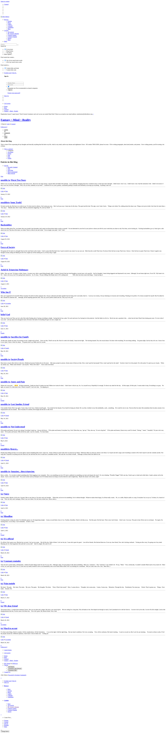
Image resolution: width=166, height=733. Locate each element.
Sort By (6, 165)
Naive (6, 494)
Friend (9, 153)
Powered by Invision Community (17, 675)
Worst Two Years (18, 180)
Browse (6, 19)
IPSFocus (15, 663)
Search (9, 38)
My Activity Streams (13, 33)
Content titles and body (12, 68)
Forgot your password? (14, 93)
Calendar (10, 26)
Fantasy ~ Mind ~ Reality (16, 119)
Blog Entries (9, 51)
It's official (9, 539)
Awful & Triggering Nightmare (14, 270)
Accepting (10, 152)
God (8, 314)
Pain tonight (9, 583)
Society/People (17, 359)
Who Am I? (6, 292)
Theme (6, 665)
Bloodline (8, 516)
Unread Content (12, 35)
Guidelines (10, 27)
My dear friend (11, 606)
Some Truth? (16, 202)
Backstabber (6, 225)
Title (9, 169)
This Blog (9, 53)
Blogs (9, 22)
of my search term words (14, 60)
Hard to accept (10, 628)
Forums (10, 21)
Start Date (10, 170)
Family (9, 158)
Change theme (5, 731)
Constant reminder (12, 561)
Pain (9, 155)
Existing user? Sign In (10, 73)
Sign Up (6, 96)
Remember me (12, 88)
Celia (7, 124)
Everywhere (9, 49)
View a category (8, 149)
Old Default (11, 666)
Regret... (14, 449)
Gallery (10, 24)
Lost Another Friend (20, 404)
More (9, 29)
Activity (6, 30)
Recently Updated (12, 167)
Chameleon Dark (12, 670)
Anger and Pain (18, 382)
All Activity (11, 32)
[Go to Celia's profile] (3, 188)
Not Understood (18, 427)
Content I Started (12, 36)
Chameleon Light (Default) (14, 668)
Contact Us (7, 672)
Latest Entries (8, 650)
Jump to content (5, 1)
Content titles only (11, 70)
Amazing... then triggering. (23, 471)
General (13, 124)
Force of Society (8, 247)
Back (9, 689)
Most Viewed (11, 173)
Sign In (10, 90)
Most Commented (12, 172)
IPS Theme (7, 663)
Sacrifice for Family (20, 337)
